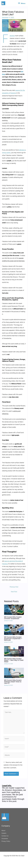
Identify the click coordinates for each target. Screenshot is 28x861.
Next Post (14, 591)
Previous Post (14, 587)
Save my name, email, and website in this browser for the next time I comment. (13, 765)
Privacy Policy (5, 841)
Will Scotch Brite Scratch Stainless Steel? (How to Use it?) (13, 681)
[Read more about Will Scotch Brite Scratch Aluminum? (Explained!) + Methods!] (14, 629)
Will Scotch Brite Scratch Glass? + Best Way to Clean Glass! (14, 660)
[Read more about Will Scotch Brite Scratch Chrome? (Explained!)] (14, 609)
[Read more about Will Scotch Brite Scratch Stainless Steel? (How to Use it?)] (14, 673)
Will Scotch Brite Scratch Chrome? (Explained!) (13, 617)
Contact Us (4, 836)
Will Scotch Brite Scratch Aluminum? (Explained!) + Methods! (13, 638)
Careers (3, 833)
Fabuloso (12, 35)
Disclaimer (4, 838)
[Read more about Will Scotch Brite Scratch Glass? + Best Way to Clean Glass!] (14, 651)
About (3, 830)
